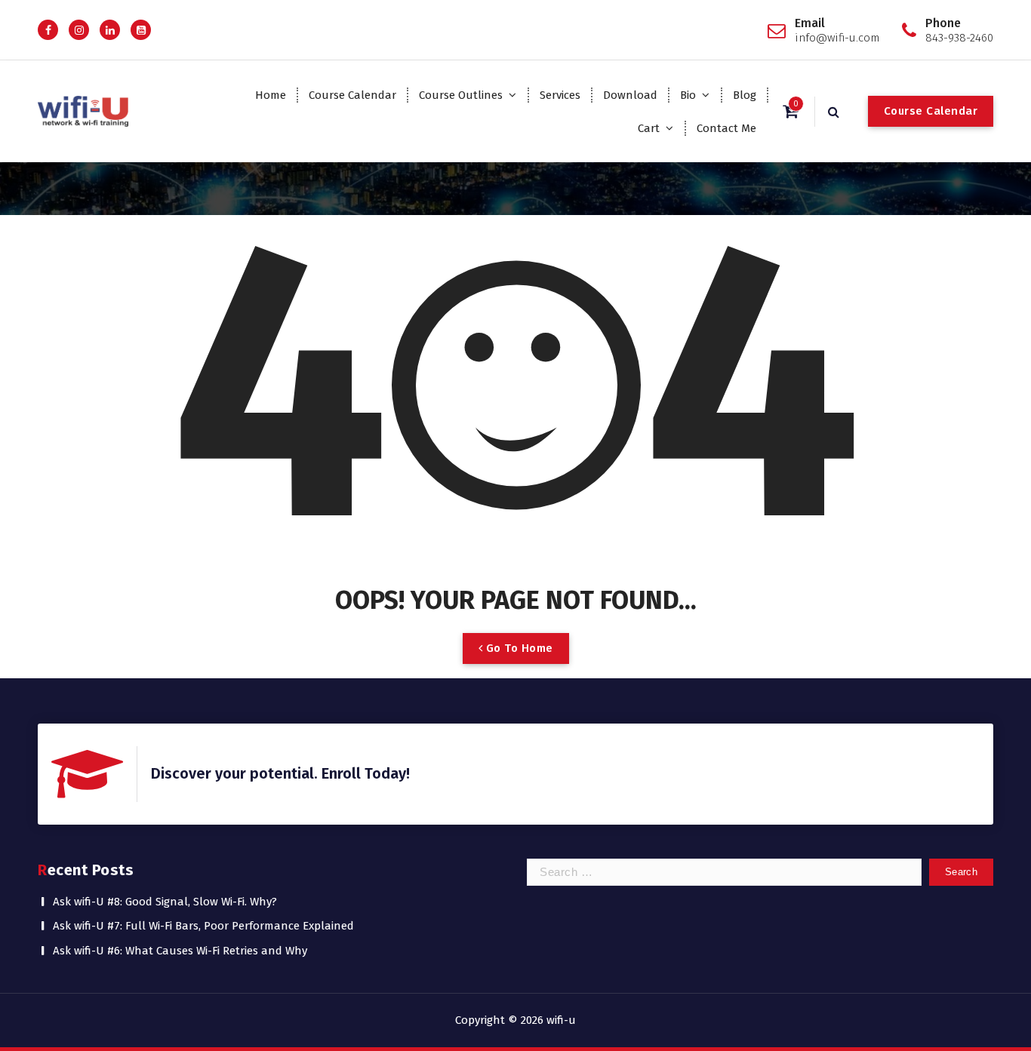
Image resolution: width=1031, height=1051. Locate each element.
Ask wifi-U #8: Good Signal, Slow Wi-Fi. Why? (165, 901)
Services (560, 95)
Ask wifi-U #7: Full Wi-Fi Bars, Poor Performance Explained (203, 926)
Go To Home (517, 648)
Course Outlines (461, 95)
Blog (744, 95)
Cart (649, 128)
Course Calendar (352, 95)
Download (630, 95)
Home (270, 95)
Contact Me (726, 128)
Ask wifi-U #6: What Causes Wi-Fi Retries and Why (180, 950)
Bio (688, 95)
